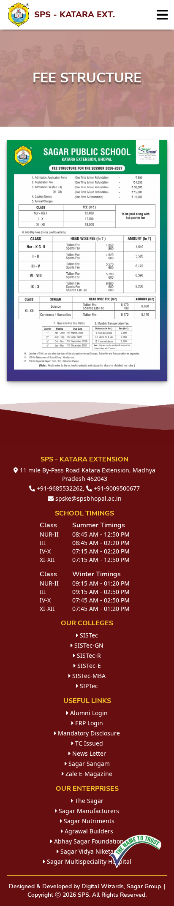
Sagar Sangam (88, 764)
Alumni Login (88, 713)
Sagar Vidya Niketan (88, 851)
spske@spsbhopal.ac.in (88, 498)
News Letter (88, 753)
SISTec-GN (88, 645)
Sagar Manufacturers (88, 811)
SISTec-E (88, 666)
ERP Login (88, 723)
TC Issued (88, 743)
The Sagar (88, 801)
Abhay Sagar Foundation (88, 841)
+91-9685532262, (59, 488)
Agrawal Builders (88, 831)
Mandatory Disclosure (88, 733)
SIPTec (88, 686)
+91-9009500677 (116, 488)
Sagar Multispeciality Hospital (88, 861)
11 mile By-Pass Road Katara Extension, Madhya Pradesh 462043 (86, 474)
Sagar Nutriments (88, 821)
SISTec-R (88, 655)
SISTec (88, 635)
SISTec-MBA (88, 676)
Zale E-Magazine (88, 774)
